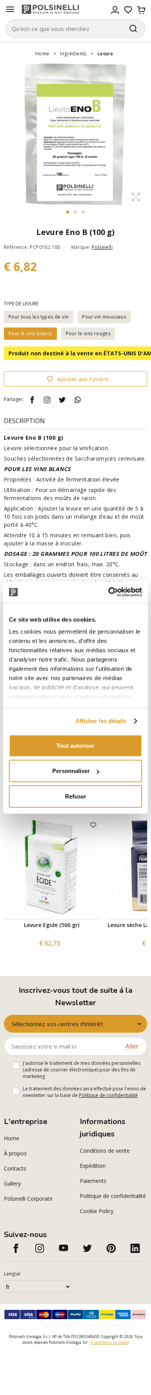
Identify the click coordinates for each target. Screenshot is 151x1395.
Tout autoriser (75, 745)
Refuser (75, 796)
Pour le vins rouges (88, 333)
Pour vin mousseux (104, 317)
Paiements (93, 1180)
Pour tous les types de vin (39, 317)
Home (42, 53)
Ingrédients (73, 53)
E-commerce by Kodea (110, 1342)
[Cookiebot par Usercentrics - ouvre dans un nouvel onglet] (108, 592)
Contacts (15, 1168)
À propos (15, 1153)
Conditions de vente (105, 1150)
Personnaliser (71, 771)
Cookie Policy (96, 1211)
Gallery (12, 1183)
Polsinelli (102, 247)
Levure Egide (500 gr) (51, 925)
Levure (105, 53)
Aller (132, 1046)
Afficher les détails (101, 721)
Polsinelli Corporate (28, 1198)
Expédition (93, 1165)
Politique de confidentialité (108, 1095)
